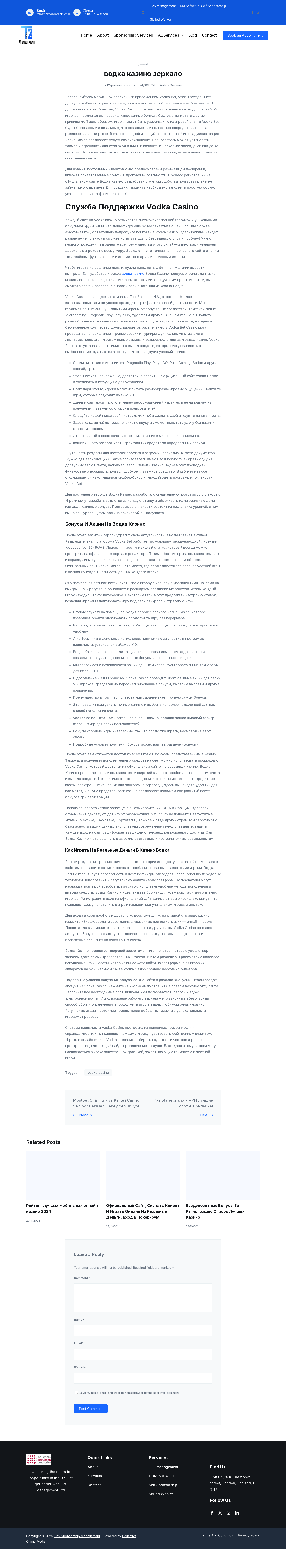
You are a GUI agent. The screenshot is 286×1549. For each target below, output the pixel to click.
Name (79, 1319)
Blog (192, 35)
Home (86, 35)
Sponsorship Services (133, 35)
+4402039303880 (95, 14)
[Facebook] (252, 12)
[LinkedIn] (237, 1513)
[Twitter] (258, 12)
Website (80, 1367)
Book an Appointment (245, 35)
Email (79, 1343)
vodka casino (98, 1073)
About (103, 35)
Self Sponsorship (213, 6)
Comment (82, 1278)
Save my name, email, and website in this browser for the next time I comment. (129, 1392)
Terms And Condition (217, 1535)
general (143, 64)
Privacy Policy (249, 1535)
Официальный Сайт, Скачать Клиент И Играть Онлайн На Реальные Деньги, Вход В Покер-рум (143, 1211)
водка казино (133, 274)
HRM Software (188, 6)
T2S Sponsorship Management (77, 1536)
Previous (85, 1115)
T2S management (163, 6)
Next (203, 1115)
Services (95, 1476)
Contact (209, 35)
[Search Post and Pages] (143, 12)
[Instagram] (228, 1513)
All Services (168, 35)
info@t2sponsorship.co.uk (54, 14)
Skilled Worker (160, 19)
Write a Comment (171, 85)
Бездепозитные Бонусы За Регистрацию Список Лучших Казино (215, 1211)
